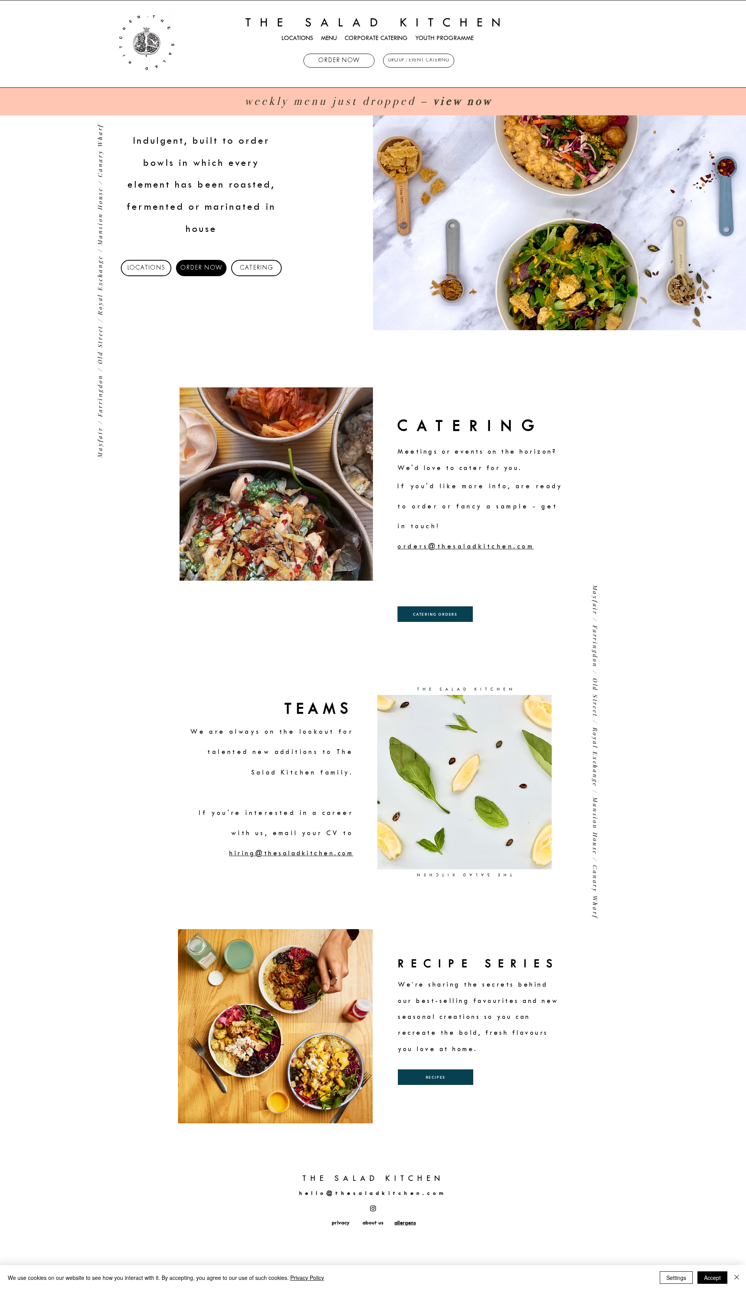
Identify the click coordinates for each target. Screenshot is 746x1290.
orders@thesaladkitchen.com (465, 547)
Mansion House (100, 216)
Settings (676, 1277)
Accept (712, 1277)
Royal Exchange (100, 285)
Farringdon (100, 395)
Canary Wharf (100, 150)
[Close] (736, 1277)
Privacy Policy (307, 1277)
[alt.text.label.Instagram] (373, 1208)
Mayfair (100, 442)
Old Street (100, 344)
